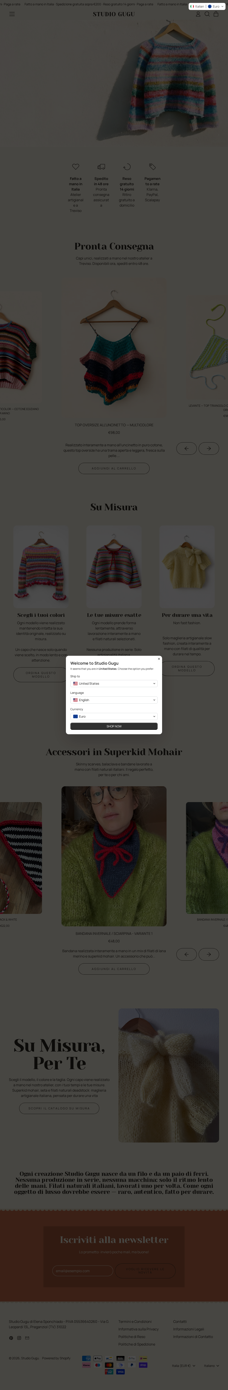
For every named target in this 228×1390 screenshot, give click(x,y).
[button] (207, 6)
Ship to (75, 676)
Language (77, 693)
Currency (76, 709)
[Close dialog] (159, 659)
